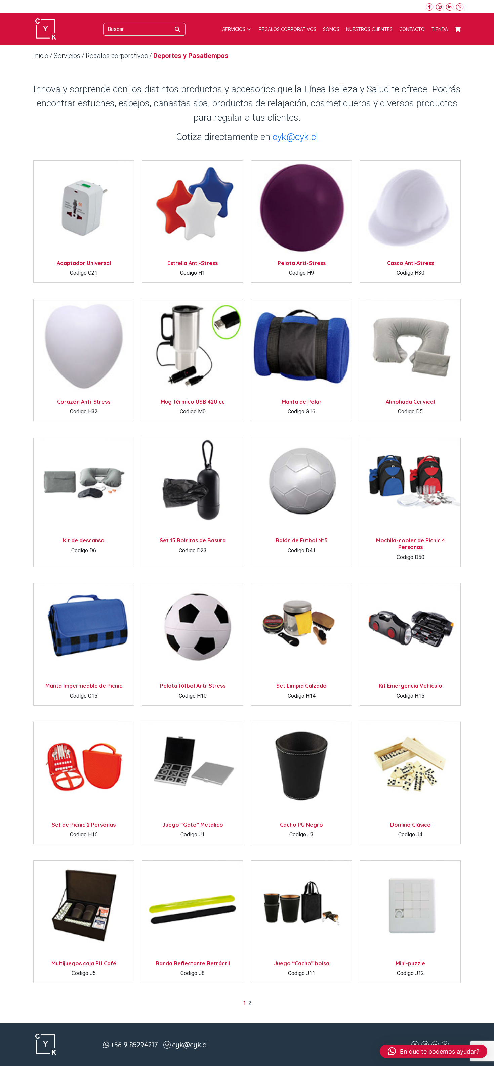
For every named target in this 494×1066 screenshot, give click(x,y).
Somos (331, 29)
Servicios (233, 29)
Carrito (458, 29)
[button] (433, 1051)
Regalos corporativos (287, 29)
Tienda (439, 29)
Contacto (412, 29)
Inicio (40, 56)
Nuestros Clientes (369, 29)
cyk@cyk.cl (295, 136)
